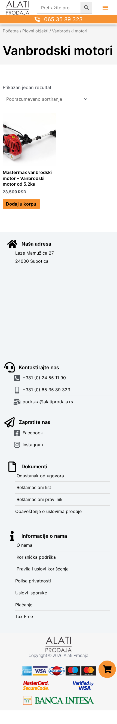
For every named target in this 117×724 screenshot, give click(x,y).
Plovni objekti (35, 30)
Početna (11, 30)
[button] (105, 7)
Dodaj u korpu (21, 204)
